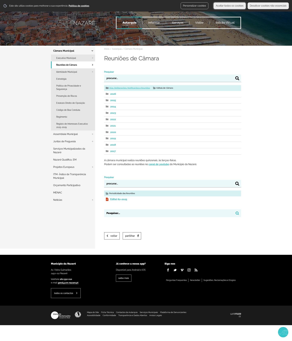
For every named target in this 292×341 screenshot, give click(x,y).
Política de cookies (79, 5)
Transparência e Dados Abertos (132, 315)
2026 (113, 93)
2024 (113, 106)
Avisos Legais (155, 315)
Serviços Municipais (149, 312)
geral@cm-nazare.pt (68, 282)
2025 (113, 100)
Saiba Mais (123, 278)
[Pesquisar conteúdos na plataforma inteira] (237, 213)
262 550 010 (66, 279)
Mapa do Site (93, 312)
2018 (113, 144)
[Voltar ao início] (73, 22)
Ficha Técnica (107, 312)
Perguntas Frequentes (176, 280)
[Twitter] (175, 270)
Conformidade (109, 315)
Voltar (113, 235)
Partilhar (130, 235)
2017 (113, 151)
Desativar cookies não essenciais (268, 5)
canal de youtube (159, 164)
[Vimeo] (182, 270)
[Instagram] (189, 270)
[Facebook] (168, 270)
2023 (113, 112)
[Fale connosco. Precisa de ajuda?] (256, 332)
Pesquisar (109, 72)
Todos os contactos (63, 293)
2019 (113, 138)
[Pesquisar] (237, 78)
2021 (113, 125)
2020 (113, 132)
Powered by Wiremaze (235, 315)
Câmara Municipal (134, 49)
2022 (113, 119)
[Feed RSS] (196, 270)
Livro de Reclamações (60, 315)
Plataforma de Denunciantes (173, 312)
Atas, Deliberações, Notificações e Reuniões (129, 88)
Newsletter (195, 280)
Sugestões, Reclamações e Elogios (219, 280)
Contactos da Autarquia (126, 312)
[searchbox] (172, 213)
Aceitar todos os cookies (229, 5)
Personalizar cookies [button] (194, 5)
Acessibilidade (78, 314)
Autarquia (117, 49)
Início (106, 49)
